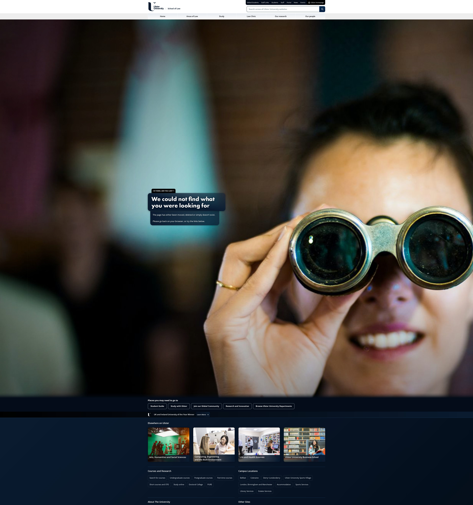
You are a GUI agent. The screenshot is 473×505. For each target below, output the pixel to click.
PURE (209, 484)
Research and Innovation (237, 406)
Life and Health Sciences (252, 457)
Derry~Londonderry (271, 477)
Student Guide (157, 406)
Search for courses (157, 478)
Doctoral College (195, 484)
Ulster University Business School (302, 457)
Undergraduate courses (179, 477)
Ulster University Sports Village (298, 478)
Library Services (245, 490)
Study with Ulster (179, 406)
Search (322, 9)
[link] (168, 444)
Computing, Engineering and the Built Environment (208, 458)
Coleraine (254, 477)
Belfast (242, 477)
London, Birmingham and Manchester (256, 484)
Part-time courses (224, 477)
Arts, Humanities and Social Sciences (167, 457)
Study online (178, 484)
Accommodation (283, 484)
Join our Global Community (206, 406)
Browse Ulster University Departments (274, 406)
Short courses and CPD (158, 484)
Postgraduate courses (203, 477)
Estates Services (263, 490)
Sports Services (301, 484)
